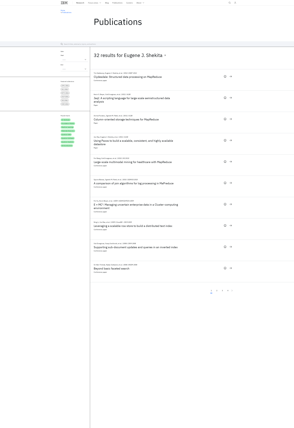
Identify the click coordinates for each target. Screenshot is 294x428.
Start (62, 55)
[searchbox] (147, 44)
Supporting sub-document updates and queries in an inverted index (136, 247)
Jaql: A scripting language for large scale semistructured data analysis (132, 99)
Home (63, 10)
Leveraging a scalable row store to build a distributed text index (133, 226)
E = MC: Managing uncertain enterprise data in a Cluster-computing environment (136, 206)
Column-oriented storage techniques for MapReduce (126, 119)
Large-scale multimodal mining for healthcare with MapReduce (133, 162)
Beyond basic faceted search (111, 268)
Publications (66, 12)
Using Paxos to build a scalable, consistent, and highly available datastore (133, 142)
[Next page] (232, 290)
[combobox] (74, 59)
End (62, 65)
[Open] (85, 59)
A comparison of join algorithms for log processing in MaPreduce (134, 183)
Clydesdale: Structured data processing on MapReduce (128, 77)
